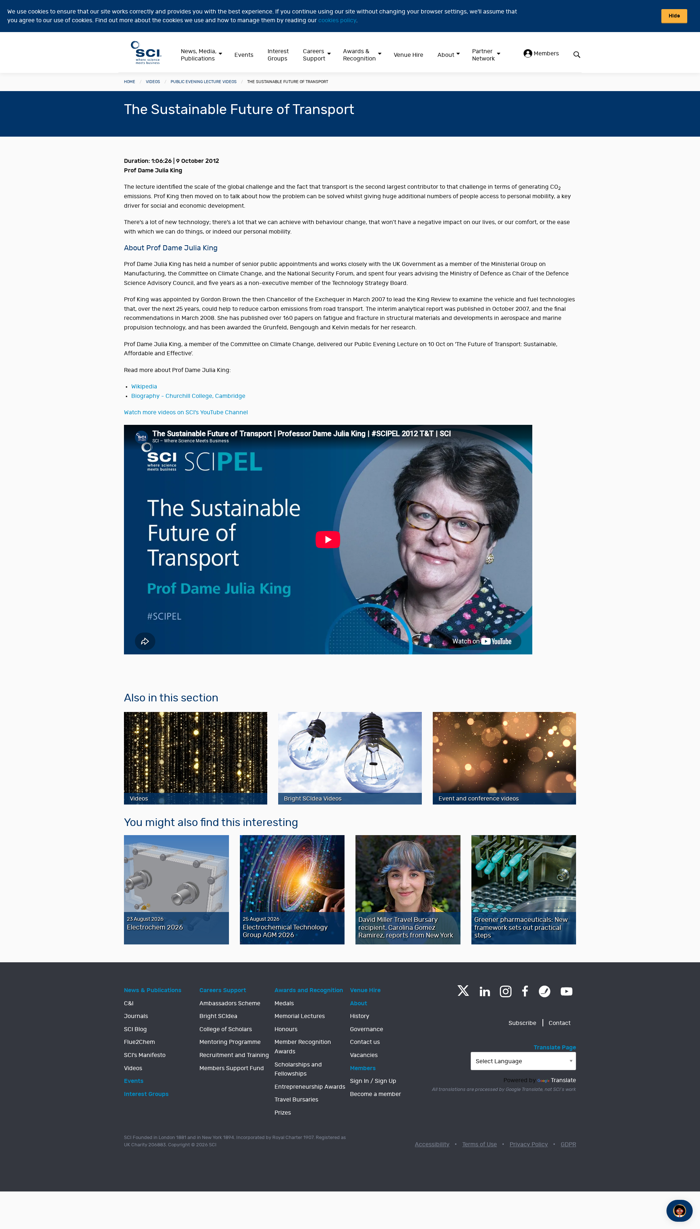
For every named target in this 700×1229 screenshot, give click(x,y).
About (446, 55)
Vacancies (364, 1055)
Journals (136, 1016)
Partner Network (483, 55)
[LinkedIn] (485, 991)
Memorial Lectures (300, 1016)
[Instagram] (506, 991)
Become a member (375, 1094)
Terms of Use (479, 1144)
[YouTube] (566, 991)
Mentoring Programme (230, 1042)
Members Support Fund (231, 1068)
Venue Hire (408, 55)
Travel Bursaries (296, 1100)
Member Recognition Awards (303, 1046)
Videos (153, 82)
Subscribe (522, 1023)
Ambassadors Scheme (229, 1003)
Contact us (365, 1042)
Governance (366, 1029)
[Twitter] (463, 993)
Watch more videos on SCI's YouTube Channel (186, 412)
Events (243, 55)
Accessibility (432, 1144)
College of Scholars (225, 1029)
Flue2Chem (139, 1042)
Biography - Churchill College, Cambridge (188, 396)
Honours (286, 1029)
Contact (560, 1023)
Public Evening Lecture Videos (204, 82)
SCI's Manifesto (145, 1055)
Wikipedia (144, 387)
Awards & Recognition (359, 55)
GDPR (568, 1144)
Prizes (283, 1113)
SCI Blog (135, 1029)
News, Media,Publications (199, 55)
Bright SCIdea (218, 1016)
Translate (563, 1080)
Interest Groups (278, 55)
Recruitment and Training (234, 1055)
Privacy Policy (529, 1144)
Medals (284, 1003)
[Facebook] (525, 991)
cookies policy (337, 20)
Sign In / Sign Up (373, 1081)
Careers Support (314, 55)
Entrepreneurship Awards (310, 1087)
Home (129, 82)
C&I (128, 1003)
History (359, 1016)
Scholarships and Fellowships (298, 1069)
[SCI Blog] (545, 991)
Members (545, 53)
